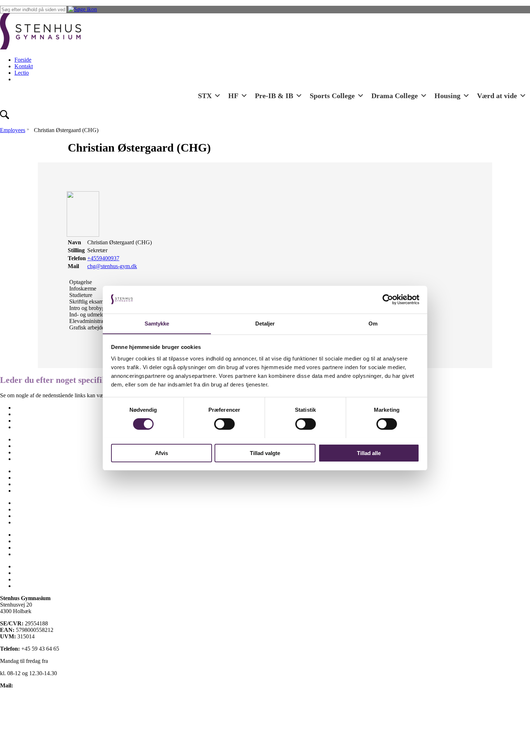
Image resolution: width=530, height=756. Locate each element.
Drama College (394, 96)
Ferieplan (25, 439)
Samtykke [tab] (157, 323)
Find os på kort (17, 698)
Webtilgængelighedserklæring (34, 734)
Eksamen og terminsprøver (44, 421)
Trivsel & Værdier (35, 541)
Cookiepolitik (15, 710)
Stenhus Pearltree (34, 586)
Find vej (23, 446)
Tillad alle (369, 453)
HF (233, 96)
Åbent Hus (26, 554)
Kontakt (23, 66)
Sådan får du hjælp (35, 522)
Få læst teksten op (20, 722)
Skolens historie (32, 503)
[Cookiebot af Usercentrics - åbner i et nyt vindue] (387, 299)
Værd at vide (497, 96)
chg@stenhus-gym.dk (112, 266)
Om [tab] (372, 323)
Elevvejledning (31, 427)
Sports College (332, 96)
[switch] (224, 424)
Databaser (25, 579)
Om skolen (26, 471)
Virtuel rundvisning (36, 548)
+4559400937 (103, 258)
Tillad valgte (265, 453)
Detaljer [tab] (265, 323)
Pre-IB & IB (274, 96)
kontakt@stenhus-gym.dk (43, 685)
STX (205, 96)
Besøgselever (29, 408)
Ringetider (26, 491)
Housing (447, 96)
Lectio (21, 73)
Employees (12, 130)
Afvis (161, 453)
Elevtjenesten (29, 414)
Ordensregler (29, 484)
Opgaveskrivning (34, 478)
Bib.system (27, 573)
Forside (22, 60)
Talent (21, 535)
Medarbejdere (30, 459)
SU (18, 516)
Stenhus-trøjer (30, 509)
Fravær (22, 452)
